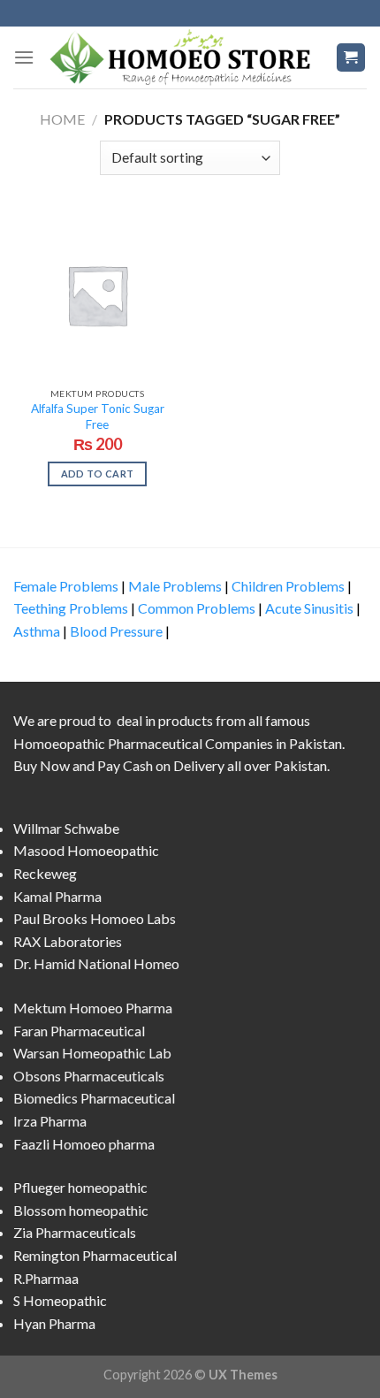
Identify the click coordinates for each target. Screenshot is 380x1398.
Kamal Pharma (57, 896)
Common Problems (196, 608)
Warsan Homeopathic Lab (92, 1052)
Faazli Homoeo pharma (84, 1143)
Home (62, 119)
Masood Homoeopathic (86, 850)
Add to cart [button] (97, 473)
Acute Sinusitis (309, 608)
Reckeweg (45, 873)
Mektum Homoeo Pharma (92, 1007)
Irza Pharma (50, 1120)
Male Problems (175, 585)
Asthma (36, 631)
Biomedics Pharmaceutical (94, 1097)
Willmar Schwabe (66, 828)
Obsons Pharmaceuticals (88, 1075)
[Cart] (351, 58)
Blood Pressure (116, 631)
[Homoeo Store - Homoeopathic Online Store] (185, 57)
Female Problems (65, 585)
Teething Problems (70, 608)
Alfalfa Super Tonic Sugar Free (97, 416)
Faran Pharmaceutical (79, 1030)
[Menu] (23, 57)
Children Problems (288, 585)
